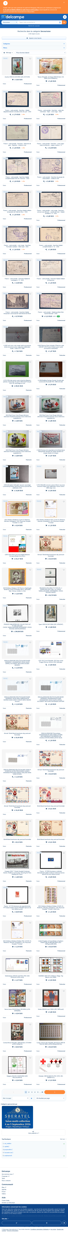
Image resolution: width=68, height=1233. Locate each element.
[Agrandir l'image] (17, 65)
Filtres (5, 48)
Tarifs (3, 1178)
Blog (3, 1187)
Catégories (6, 43)
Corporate (5, 1176)
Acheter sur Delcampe (8, 1202)
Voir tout (62, 1139)
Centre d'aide (5, 1200)
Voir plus (4, 1218)
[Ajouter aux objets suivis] (30, 58)
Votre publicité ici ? (33, 1133)
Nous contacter (6, 1180)
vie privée (53, 1229)
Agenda (4, 1189)
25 (42, 1092)
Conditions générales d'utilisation (39, 1229)
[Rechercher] (64, 22)
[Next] (54, 1092)
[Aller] (31, 1098)
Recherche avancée (34, 26)
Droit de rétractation (12, 1230)
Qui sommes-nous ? (8, 1174)
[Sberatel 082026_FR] (17, 1117)
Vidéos (4, 1193)
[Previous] (13, 1092)
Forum (4, 1191)
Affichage (8, 52)
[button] (60, 22)
